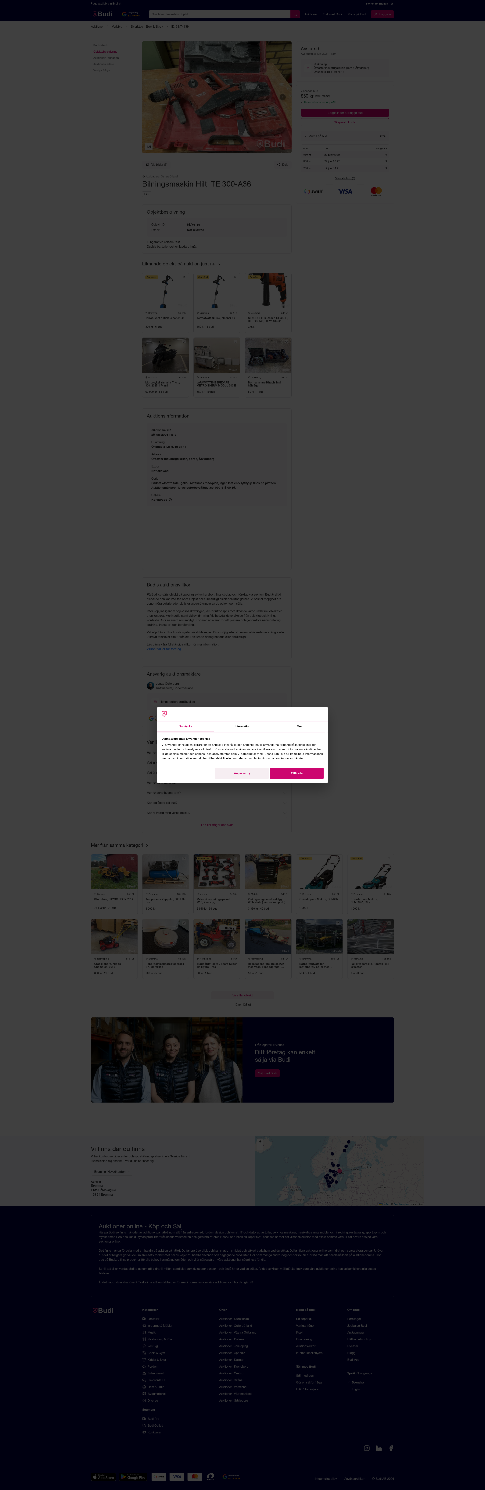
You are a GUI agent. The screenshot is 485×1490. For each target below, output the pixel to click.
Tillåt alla (297, 773)
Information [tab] (242, 726)
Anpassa (240, 773)
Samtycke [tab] (185, 726)
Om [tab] (299, 726)
